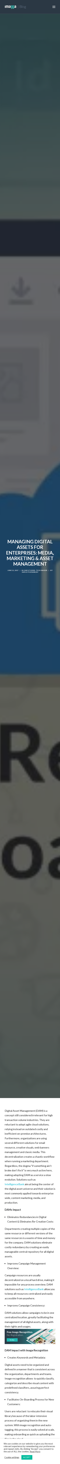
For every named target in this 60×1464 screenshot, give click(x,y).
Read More (35, 1451)
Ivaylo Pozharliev (30, 572)
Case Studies (29, 570)
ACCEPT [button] (27, 1457)
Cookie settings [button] (11, 1457)
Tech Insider (41, 570)
